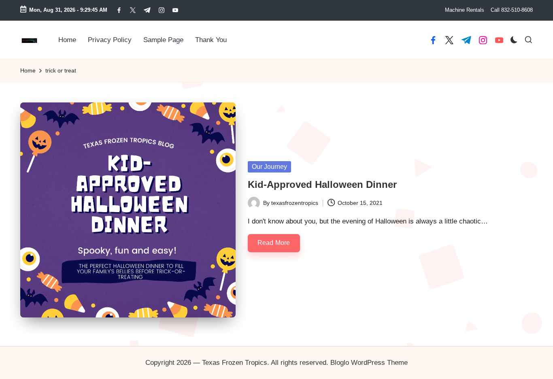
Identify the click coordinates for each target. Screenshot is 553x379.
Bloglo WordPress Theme (369, 362)
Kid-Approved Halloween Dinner (322, 184)
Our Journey (269, 166)
